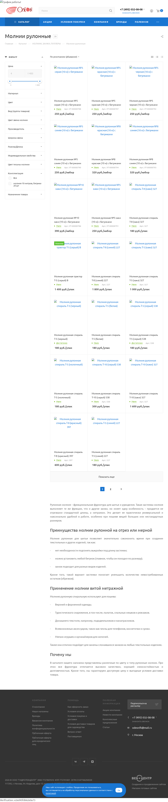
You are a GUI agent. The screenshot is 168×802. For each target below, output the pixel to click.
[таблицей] (162, 56)
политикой (51, 793)
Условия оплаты (76, 711)
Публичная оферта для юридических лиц (41, 741)
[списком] (157, 56)
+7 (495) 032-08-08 (131, 9)
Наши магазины (40, 711)
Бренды (36, 716)
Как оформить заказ (78, 706)
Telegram (84, 761)
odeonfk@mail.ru (142, 727)
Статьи (106, 727)
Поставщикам (75, 736)
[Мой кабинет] (151, 11)
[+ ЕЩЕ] (158, 21)
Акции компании (111, 710)
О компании (38, 706)
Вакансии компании (42, 720)
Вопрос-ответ (74, 731)
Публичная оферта (41, 733)
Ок (119, 790)
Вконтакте (75, 761)
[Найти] (111, 10)
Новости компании (112, 714)
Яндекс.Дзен (92, 761)
